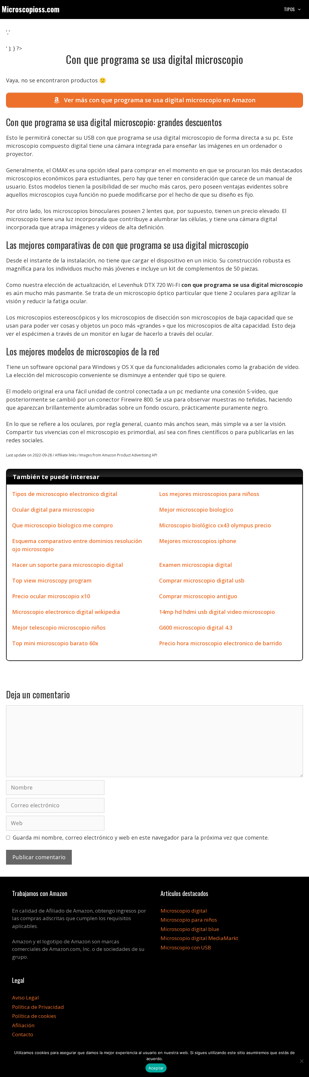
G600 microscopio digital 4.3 (195, 627)
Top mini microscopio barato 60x (55, 643)
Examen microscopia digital (195, 564)
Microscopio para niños (189, 919)
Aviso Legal (25, 997)
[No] (301, 1061)
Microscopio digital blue (190, 929)
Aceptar (156, 1068)
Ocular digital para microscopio (53, 509)
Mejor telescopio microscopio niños (59, 627)
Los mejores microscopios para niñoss (209, 493)
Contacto (22, 1034)
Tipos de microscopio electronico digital (64, 493)
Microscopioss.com (30, 8)
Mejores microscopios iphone (197, 541)
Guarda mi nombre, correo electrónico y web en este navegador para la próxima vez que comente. (141, 837)
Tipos (289, 9)
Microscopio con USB (186, 947)
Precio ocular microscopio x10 (51, 596)
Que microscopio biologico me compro (62, 525)
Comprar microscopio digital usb (201, 580)
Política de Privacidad (38, 1006)
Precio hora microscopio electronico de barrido (220, 643)
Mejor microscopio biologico (196, 509)
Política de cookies (34, 1015)
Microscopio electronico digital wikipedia (66, 611)
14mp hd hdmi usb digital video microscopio (217, 611)
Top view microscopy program (52, 580)
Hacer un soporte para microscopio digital (67, 564)
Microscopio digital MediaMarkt (199, 938)
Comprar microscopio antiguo (198, 596)
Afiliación (23, 1025)
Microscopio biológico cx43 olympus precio (215, 525)
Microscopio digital (184, 910)
